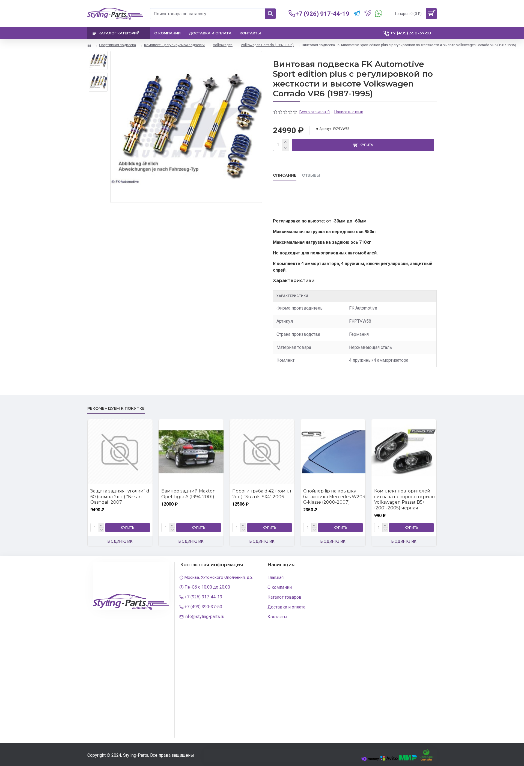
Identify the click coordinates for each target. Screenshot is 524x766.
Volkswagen (223, 45)
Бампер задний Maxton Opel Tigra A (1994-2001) (188, 493)
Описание (284, 175)
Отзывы (311, 175)
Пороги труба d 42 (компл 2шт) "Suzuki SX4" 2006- (261, 493)
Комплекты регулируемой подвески (174, 45)
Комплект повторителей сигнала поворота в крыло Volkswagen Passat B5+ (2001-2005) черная (404, 499)
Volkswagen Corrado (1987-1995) (267, 45)
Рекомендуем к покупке (116, 408)
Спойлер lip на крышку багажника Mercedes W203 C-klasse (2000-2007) (334, 496)
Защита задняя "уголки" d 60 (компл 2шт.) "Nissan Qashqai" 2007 (119, 496)
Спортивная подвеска (117, 45)
